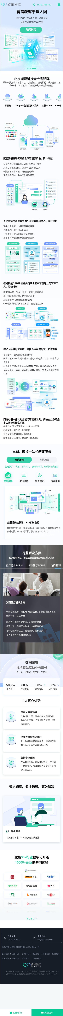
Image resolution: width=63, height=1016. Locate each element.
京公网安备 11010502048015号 (18, 971)
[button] (27, 68)
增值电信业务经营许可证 (41, 971)
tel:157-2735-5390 (9, 934)
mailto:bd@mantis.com (41, 934)
